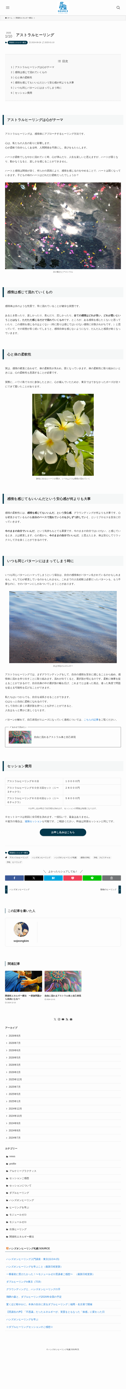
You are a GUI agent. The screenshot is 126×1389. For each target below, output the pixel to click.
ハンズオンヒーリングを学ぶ (22, 1319)
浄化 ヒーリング (14, 862)
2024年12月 (15, 1108)
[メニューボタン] (7, 7)
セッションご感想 (19, 1178)
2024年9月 (15, 1123)
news (12, 1156)
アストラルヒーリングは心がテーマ (34, 67)
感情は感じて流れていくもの (31, 72)
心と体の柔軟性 (23, 77)
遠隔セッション (33, 821)
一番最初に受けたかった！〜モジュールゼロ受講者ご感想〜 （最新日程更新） (50, 1274)
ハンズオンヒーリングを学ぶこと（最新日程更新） (34, 1266)
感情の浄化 (85, 857)
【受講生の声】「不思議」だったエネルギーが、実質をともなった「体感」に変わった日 (55, 1312)
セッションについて (20, 1185)
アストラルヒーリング (19, 857)
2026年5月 (15, 1057)
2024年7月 (15, 1137)
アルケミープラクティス (22, 1171)
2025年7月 (15, 1087)
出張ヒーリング (18, 1229)
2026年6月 (15, 1050)
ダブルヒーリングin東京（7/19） (24, 1281)
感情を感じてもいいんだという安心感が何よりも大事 (44, 82)
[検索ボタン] (118, 7)
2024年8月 (15, 1130)
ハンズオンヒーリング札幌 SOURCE (29, 1248)
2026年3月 (15, 1065)
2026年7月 (15, 1043)
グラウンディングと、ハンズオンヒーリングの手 (33, 1289)
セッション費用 (23, 93)
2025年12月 (15, 1079)
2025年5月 (15, 1094)
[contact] (71, 1019)
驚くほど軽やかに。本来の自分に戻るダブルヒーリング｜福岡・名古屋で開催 (49, 1304)
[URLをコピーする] (111, 878)
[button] (14, 878)
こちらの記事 (91, 719)
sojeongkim (21, 940)
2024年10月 (15, 1116)
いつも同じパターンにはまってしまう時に (38, 87)
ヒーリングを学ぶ (19, 1207)
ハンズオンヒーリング (41, 857)
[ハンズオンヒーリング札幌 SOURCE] (63, 7)
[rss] (67, 1019)
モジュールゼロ (18, 1214)
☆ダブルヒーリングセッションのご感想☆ (29, 1327)
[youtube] (63, 1019)
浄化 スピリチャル (102, 857)
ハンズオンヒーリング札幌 (65, 857)
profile (12, 1163)
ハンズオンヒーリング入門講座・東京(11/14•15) (32, 1259)
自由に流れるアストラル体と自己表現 (55, 737)
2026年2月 (15, 1072)
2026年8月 (15, 1035)
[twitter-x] (55, 1019)
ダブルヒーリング (19, 1192)
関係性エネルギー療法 (17, 42)
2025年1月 (15, 1101)
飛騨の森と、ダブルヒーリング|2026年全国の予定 (34, 1296)
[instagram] (59, 1019)
